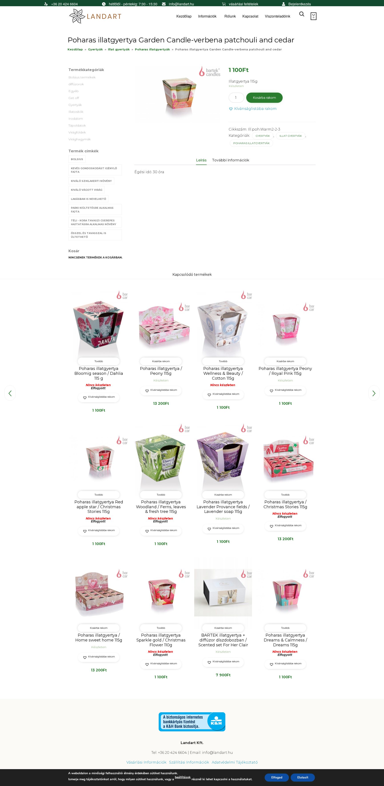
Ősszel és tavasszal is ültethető (88, 235)
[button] (253, 109)
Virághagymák (79, 139)
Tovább (98, 361)
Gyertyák (95, 49)
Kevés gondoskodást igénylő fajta (94, 170)
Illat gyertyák (119, 49)
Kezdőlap (184, 16)
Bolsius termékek (82, 77)
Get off (73, 98)
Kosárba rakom (264, 98)
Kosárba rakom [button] (161, 361)
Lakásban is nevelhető (88, 198)
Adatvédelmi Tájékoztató (235, 762)
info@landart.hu (181, 3)
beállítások (183, 777)
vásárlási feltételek (243, 3)
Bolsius (77, 159)
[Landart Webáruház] (101, 16)
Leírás (201, 160)
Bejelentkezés (299, 3)
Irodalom (75, 119)
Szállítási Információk (189, 762)
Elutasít (302, 777)
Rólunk (230, 16)
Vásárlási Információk (146, 762)
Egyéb (73, 91)
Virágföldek (77, 132)
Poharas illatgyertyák (152, 49)
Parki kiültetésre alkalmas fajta (92, 209)
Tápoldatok (77, 125)
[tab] (203, 160)
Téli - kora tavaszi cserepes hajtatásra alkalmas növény (93, 222)
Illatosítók (75, 112)
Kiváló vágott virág (86, 189)
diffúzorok (76, 84)
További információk (230, 160)
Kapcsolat (250, 16)
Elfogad (276, 777)
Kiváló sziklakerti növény (91, 181)
